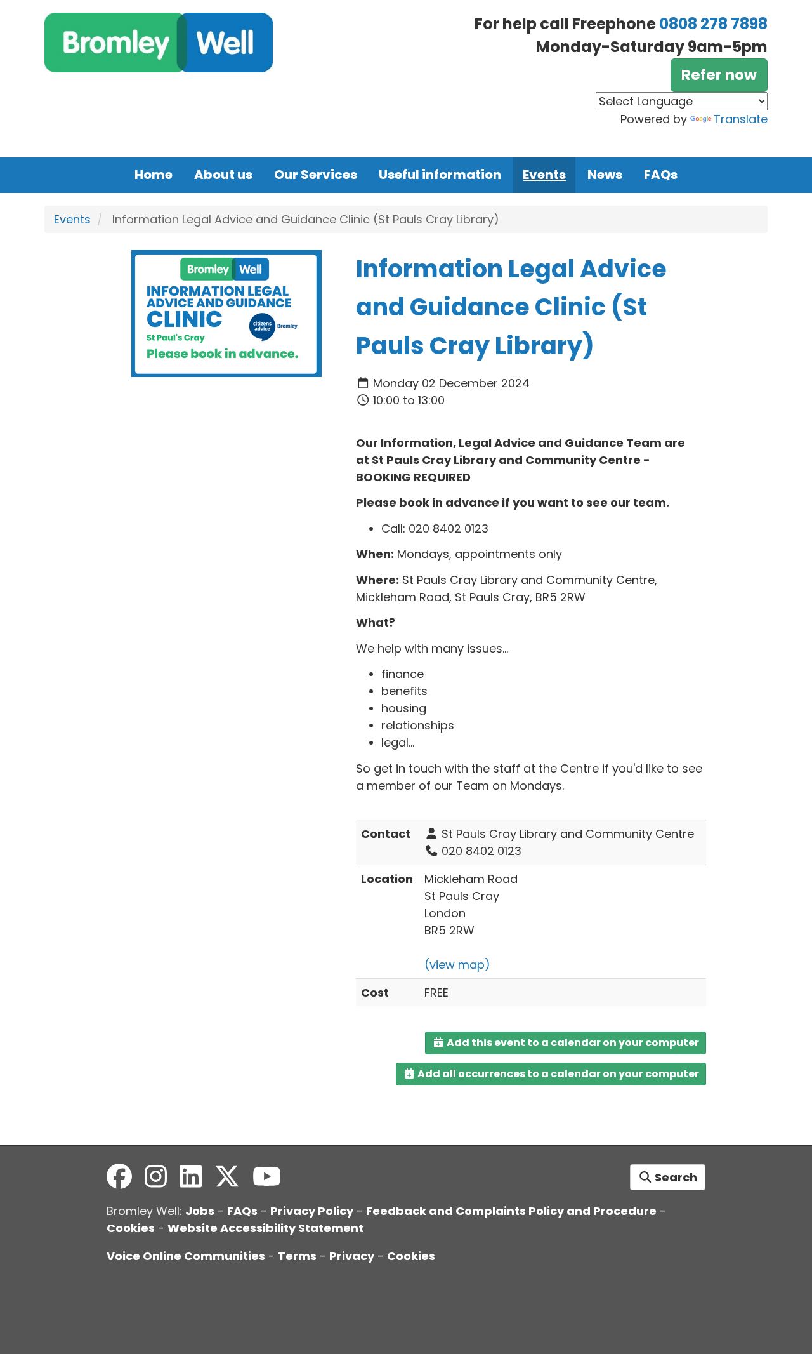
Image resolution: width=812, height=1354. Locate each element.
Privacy (351, 1256)
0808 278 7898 (713, 23)
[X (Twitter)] (227, 1177)
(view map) (457, 964)
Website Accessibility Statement (265, 1228)
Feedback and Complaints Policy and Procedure (511, 1211)
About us (223, 174)
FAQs (661, 174)
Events (544, 174)
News (604, 174)
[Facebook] (119, 1177)
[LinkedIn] (191, 1177)
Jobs (199, 1211)
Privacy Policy (311, 1211)
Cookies (131, 1228)
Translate (741, 119)
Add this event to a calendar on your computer (572, 1042)
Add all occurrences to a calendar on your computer (557, 1073)
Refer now (719, 75)
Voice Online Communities (186, 1256)
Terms (297, 1256)
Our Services (315, 174)
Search (674, 1177)
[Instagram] (156, 1177)
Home (153, 174)
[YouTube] (266, 1177)
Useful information (440, 174)
